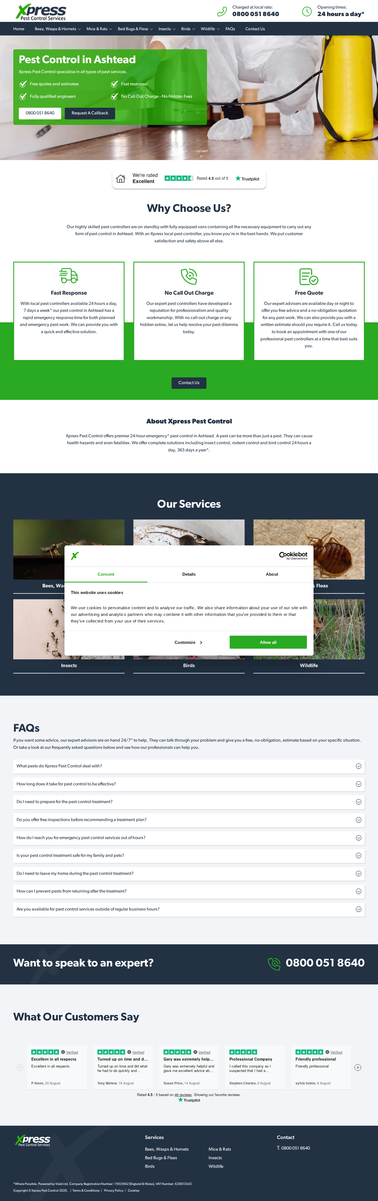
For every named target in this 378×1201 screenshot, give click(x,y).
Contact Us (255, 29)
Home (18, 29)
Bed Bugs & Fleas (133, 29)
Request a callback (90, 113)
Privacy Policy (113, 1190)
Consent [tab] (106, 574)
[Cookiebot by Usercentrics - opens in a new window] (283, 556)
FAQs (230, 29)
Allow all (268, 642)
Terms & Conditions (86, 1190)
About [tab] (272, 574)
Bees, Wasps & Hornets (55, 29)
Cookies (133, 1190)
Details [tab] (189, 574)
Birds (185, 29)
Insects (165, 29)
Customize (185, 642)
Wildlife (208, 29)
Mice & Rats (97, 29)
